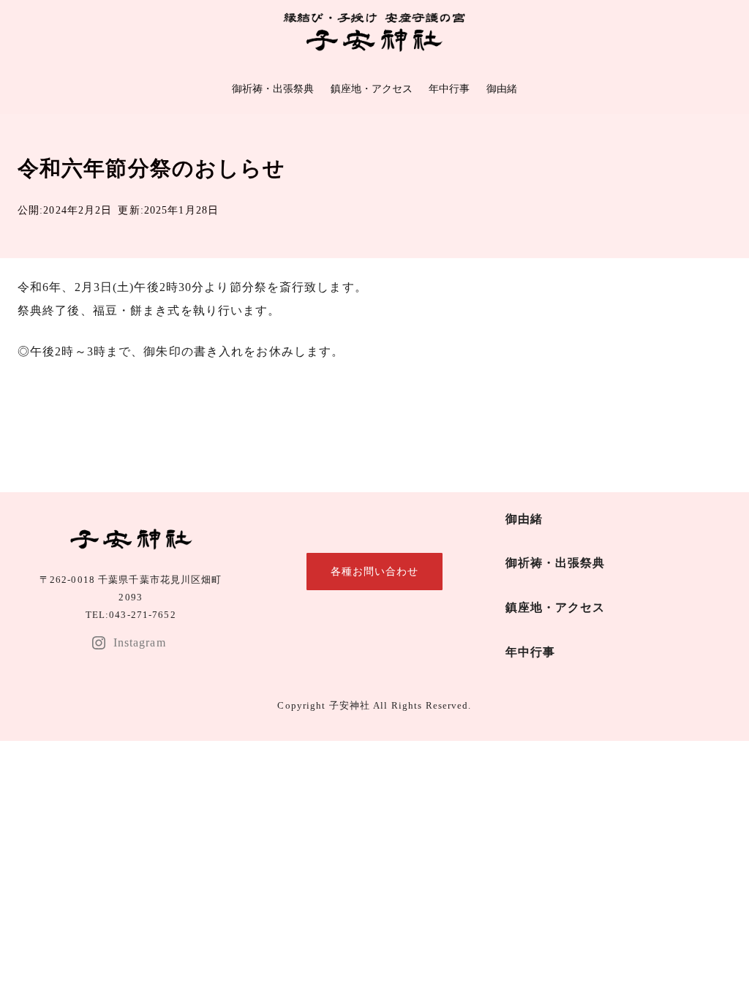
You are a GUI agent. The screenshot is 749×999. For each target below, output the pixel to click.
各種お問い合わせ (375, 571)
